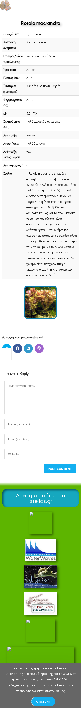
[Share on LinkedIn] (28, 348)
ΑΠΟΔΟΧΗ (43, 701)
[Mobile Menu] (67, 5)
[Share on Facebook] (17, 348)
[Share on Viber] (39, 348)
